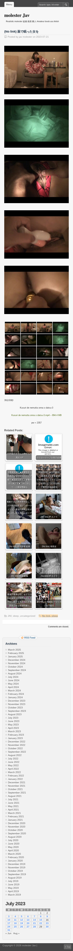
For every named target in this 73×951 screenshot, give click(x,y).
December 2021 (16, 782)
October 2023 (15, 707)
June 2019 (13, 884)
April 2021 (13, 809)
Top (68, 946)
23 (47, 923)
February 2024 (16, 694)
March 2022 (14, 772)
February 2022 (16, 775)
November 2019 (16, 867)
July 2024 (13, 677)
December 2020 (16, 823)
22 (40, 923)
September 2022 (17, 751)
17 (8, 923)
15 (40, 920)
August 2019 (15, 877)
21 (34, 923)
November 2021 (16, 785)
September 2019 (17, 874)
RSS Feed (29, 637)
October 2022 (15, 748)
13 (28, 920)
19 (21, 923)
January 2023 (15, 738)
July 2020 (13, 840)
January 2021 (15, 819)
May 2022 (13, 765)
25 (15, 926)
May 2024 (13, 683)
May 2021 (13, 806)
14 (34, 920)
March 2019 (14, 894)
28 (34, 926)
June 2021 (13, 802)
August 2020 (15, 836)
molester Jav (17, 15)
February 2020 (16, 857)
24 (8, 926)
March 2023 (14, 731)
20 (28, 923)
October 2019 (15, 871)
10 (8, 920)
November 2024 (16, 663)
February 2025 (16, 653)
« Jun (8, 933)
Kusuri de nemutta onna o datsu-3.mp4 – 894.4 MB (36, 415)
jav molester (25, 36)
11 (15, 920)
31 (8, 930)
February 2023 (16, 734)
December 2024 (16, 660)
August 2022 (15, 755)
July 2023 (13, 717)
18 (15, 923)
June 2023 (13, 721)
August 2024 (15, 673)
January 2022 (15, 779)
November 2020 (16, 826)
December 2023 (16, 700)
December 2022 (16, 741)
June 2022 (13, 762)
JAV (10, 615)
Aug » (16, 933)
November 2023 (16, 704)
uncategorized (27, 615)
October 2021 (15, 789)
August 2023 (15, 714)
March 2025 (14, 649)
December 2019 (16, 864)
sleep (16, 615)
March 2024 (14, 690)
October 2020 (15, 830)
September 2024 (17, 670)
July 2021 (13, 799)
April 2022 (13, 768)
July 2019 (13, 881)
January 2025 (15, 656)
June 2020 (13, 843)
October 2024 (15, 666)
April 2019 (13, 891)
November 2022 (16, 745)
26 (21, 926)
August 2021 (15, 796)
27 (28, 926)
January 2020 (15, 860)
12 (21, 920)
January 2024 (15, 697)
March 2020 (14, 853)
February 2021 (16, 816)
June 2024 (13, 680)
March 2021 (14, 813)
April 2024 (13, 687)
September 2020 (17, 833)
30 (47, 926)
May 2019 (13, 888)
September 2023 (17, 711)
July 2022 (13, 758)
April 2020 (13, 850)
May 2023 (13, 724)
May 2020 (13, 847)
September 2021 (17, 792)
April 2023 (13, 728)
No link (46, 615)
